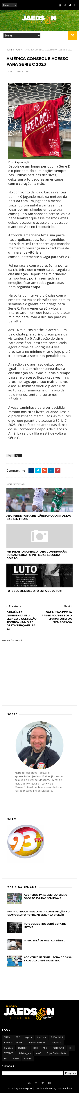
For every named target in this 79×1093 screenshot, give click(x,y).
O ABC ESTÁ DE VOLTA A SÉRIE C (44, 940)
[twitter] (70, 5)
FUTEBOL (23, 1048)
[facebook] (75, 5)
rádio (16, 1058)
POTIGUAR (58, 1048)
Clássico (8, 1048)
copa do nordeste (56, 1053)
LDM (35, 1048)
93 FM (7, 1037)
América (41, 1037)
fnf (5, 1058)
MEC (45, 1048)
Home (9, 50)
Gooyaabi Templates (61, 1088)
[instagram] (65, 5)
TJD (71, 1048)
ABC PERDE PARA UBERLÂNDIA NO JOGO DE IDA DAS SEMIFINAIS (38, 517)
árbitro (28, 1058)
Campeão (56, 1042)
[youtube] (60, 5)
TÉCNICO (9, 1053)
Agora (19, 50)
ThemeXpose (26, 1088)
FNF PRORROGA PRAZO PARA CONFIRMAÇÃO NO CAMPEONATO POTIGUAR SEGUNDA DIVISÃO (36, 555)
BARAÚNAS (57, 1037)
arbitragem (25, 1053)
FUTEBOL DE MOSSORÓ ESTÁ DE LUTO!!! (34, 591)
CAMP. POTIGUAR (13, 1042)
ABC (18, 1037)
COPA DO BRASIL (36, 1042)
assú (38, 1053)
